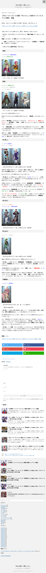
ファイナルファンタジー (6, 518)
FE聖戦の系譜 (4, 506)
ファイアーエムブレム (11, 358)
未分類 (2, 521)
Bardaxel (8, 361)
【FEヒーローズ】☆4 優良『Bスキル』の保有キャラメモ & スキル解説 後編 (21, 338)
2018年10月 (3, 537)
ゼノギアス (3, 515)
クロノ (2, 509)
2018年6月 (3, 540)
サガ (2, 513)
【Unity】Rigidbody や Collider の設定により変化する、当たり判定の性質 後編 (17, 551)
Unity (2, 507)
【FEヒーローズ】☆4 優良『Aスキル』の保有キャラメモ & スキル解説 (20, 26)
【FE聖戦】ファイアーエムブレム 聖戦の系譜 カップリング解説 (23, 408)
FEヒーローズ (5, 358)
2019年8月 (3, 530)
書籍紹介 (2, 520)
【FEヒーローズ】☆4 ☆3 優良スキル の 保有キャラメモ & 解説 (23, 437)
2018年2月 (3, 545)
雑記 (2, 523)
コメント (5, 368)
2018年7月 (3, 539)
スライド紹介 (3, 514)
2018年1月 (3, 546)
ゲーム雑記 (3, 510)
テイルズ (2, 516)
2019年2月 (3, 533)
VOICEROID (3, 508)
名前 (4, 383)
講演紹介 (2, 522)
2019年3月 (3, 532)
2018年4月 (3, 543)
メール (5, 387)
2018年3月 (3, 544)
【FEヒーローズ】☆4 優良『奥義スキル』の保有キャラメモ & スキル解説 (26, 446)
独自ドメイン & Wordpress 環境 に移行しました (14, 454)
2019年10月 (3, 529)
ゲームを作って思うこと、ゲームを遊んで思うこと (23, 568)
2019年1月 (3, 535)
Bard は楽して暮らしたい (23, 5)
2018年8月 (3, 538)
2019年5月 (3, 531)
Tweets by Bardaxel (6, 555)
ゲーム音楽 (3, 511)
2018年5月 (3, 542)
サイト (4, 391)
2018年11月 (3, 536)
